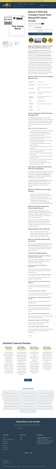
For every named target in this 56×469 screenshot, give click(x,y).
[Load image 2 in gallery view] (11, 44)
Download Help (5, 443)
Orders (21, 439)
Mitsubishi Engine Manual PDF (45, 401)
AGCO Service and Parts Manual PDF (28, 411)
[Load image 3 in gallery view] (16, 44)
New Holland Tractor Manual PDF (10, 408)
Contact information (30, 466)
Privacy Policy (5, 447)
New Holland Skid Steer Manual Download (12, 398)
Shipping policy (43, 466)
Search (4, 437)
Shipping (29, 25)
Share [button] (30, 335)
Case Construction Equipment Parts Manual (11, 395)
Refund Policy (5, 441)
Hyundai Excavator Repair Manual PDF (44, 408)
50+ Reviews (38, 27)
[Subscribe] (36, 428)
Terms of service (37, 466)
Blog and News (5, 449)
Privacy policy (19, 466)
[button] (47, 5)
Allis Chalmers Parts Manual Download (27, 408)
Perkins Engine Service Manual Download (13, 401)
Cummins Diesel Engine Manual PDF (45, 398)
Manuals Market (7, 466)
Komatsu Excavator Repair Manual (29, 398)
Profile (21, 437)
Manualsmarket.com (42, 437)
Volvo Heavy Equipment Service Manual (29, 395)
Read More (28, 380)
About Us (4, 445)
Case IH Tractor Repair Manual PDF (30, 401)
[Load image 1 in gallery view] (5, 44)
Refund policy (24, 466)
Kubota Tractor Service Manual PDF (46, 395)
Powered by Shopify (13, 466)
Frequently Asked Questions (8, 439)
